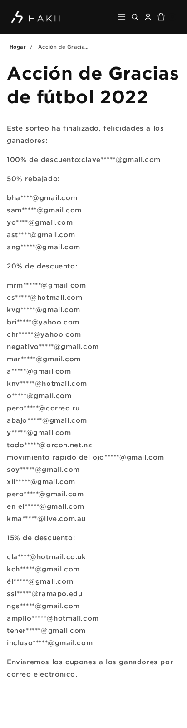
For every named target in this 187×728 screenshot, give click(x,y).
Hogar (18, 47)
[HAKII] (36, 16)
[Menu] (121, 17)
